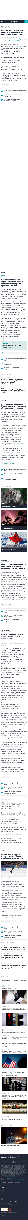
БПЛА (14, 199)
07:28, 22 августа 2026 (6, 113)
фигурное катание (10, 921)
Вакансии (24, 1156)
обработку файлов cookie (12, 1176)
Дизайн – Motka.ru (5, 1215)
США (3, 777)
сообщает (17, 661)
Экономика (5, 26)
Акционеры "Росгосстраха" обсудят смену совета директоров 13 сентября (15, 39)
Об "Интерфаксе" (10, 1156)
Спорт (3, 850)
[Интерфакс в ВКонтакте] (7, 1204)
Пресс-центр (18, 1156)
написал (19, 443)
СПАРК (2, 1187)
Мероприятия (13, 1157)
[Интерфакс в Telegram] (5, 1204)
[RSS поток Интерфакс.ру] (9, 1204)
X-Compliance (3, 1188)
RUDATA (2, 1199)
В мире (3, 272)
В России (4, 110)
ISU (3, 921)
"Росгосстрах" (17, 46)
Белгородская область (8, 463)
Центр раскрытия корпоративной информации (10, 1201)
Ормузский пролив (15, 352)
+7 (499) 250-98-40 (9, 1179)
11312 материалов (5, 1148)
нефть (23, 352)
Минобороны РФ (6, 605)
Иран (3, 352)
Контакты (3, 1156)
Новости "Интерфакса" (5, 1196)
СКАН (2, 1198)
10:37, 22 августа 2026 (6, 277)
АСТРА (2, 1193)
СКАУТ (2, 1190)
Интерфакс (14, 21)
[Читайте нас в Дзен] (2, 1204)
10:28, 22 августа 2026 (6, 852)
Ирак (7, 352)
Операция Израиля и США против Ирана (11, 274)
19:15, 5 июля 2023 (5, 27)
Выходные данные (5, 1214)
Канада (8, 777)
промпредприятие (6, 199)
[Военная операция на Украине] (14, 1143)
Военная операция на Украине (11, 111)
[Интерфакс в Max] (11, 1204)
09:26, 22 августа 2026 (6, 402)
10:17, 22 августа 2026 (6, 631)
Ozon (15, 195)
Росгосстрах (5, 84)
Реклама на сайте (5, 1157)
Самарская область (7, 195)
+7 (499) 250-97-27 (20, 1179)
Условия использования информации (9, 1212)
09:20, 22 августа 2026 (6, 561)
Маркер (2, 1191)
